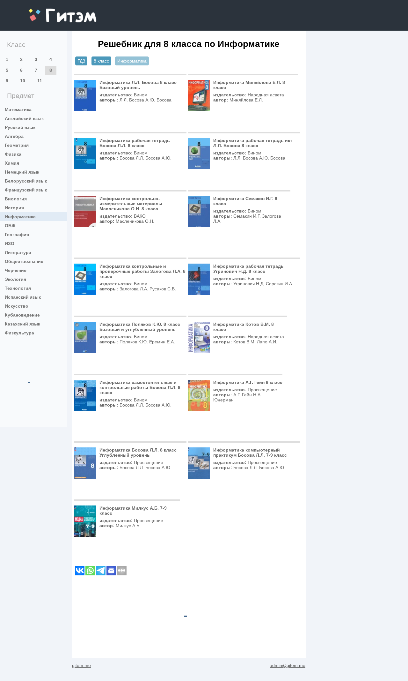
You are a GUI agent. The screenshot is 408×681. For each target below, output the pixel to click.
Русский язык (20, 127)
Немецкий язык (22, 172)
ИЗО (9, 243)
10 (22, 80)
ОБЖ (10, 225)
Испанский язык (23, 297)
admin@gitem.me (287, 665)
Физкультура (19, 332)
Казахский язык (22, 323)
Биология (16, 198)
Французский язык (26, 189)
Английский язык (24, 118)
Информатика (20, 216)
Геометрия (17, 145)
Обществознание (24, 261)
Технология (18, 288)
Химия (12, 163)
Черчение (15, 270)
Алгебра (14, 136)
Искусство (16, 306)
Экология (15, 279)
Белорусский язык (26, 180)
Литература (18, 252)
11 (39, 80)
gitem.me (45, 11)
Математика (18, 109)
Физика (13, 154)
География (17, 234)
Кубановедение (22, 315)
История (14, 207)
